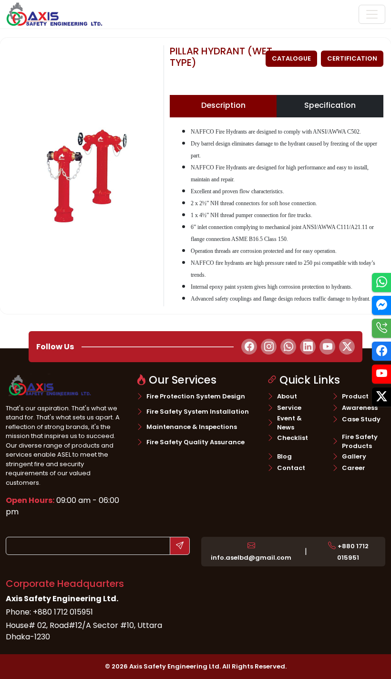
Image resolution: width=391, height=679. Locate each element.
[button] (251, 551)
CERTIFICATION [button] (352, 58)
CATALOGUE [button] (291, 58)
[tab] (223, 106)
